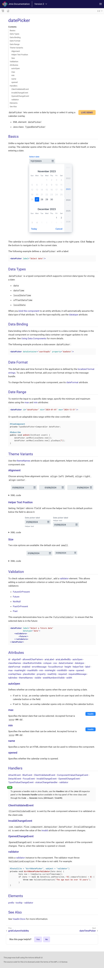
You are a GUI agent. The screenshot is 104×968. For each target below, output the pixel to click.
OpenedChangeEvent (20, 96)
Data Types (14, 34)
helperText (78, 666)
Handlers (13, 86)
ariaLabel (49, 659)
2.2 (98, 11)
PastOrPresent (20, 606)
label (87, 666)
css (55, 663)
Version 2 (39, 4)
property (41, 674)
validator (15, 100)
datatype (73, 314)
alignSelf (16, 659)
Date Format (15, 41)
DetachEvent (14, 778)
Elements (13, 103)
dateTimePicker (87, 930)
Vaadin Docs (19, 919)
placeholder (29, 674)
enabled (26, 666)
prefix (11, 902)
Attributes (14, 65)
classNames (14, 663)
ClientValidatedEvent (20, 89)
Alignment (15, 51)
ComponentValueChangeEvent (72, 775)
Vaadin (90, 714)
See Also (13, 106)
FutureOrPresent (21, 591)
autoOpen (15, 68)
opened (14, 82)
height (68, 666)
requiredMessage (78, 674)
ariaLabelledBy (63, 659)
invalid (44, 830)
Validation (14, 61)
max (13, 72)
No (46, 939)
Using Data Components (33, 338)
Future (16, 596)
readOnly (51, 674)
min (12, 75)
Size (13, 58)
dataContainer (66, 663)
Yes (38, 939)
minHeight (50, 670)
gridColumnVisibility (18, 930)
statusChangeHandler (46, 782)
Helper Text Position (19, 55)
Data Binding (15, 37)
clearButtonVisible (32, 663)
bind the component (29, 311)
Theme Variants (16, 48)
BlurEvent (27, 775)
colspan (47, 663)
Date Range (15, 44)
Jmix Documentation (18, 4)
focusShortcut (55, 666)
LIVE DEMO (87, 112)
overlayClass (14, 674)
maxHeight (19, 670)
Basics (12, 30)
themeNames (23, 460)
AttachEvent (14, 775)
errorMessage (39, 666)
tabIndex (12, 677)
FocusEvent (29, 778)
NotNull (17, 601)
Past (15, 611)
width (69, 677)
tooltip (19, 902)
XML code (16, 495)
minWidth (62, 670)
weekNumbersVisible (54, 677)
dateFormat (72, 382)
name (13, 79)
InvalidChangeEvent (19, 93)
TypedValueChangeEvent (21, 782)
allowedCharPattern (32, 659)
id (9, 659)
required (62, 674)
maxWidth (32, 670)
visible (38, 677)
